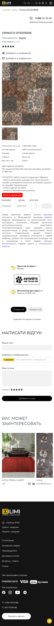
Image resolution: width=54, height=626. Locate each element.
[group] (27, 94)
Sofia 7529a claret (13, 480)
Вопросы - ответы (10, 561)
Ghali (39, 480)
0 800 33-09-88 (11, 602)
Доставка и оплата (10, 556)
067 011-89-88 (11, 607)
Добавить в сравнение (18, 53)
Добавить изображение (15, 355)
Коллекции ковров (11, 545)
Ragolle (22, 38)
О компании (8, 540)
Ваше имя (8, 343)
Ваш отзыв (8, 368)
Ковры (15, 10)
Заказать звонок (16, 616)
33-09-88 (43, 18)
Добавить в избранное (18, 58)
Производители (9, 550)
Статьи (5, 566)
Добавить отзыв (27, 398)
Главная (6, 10)
